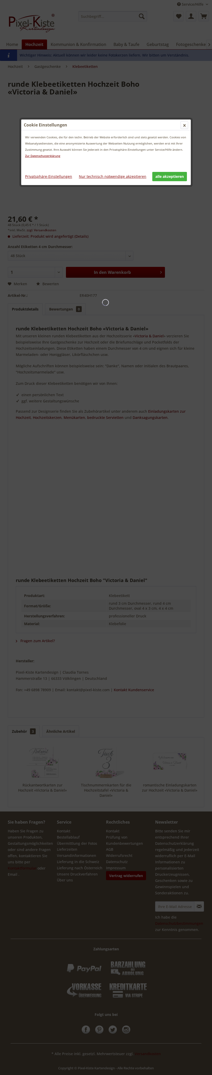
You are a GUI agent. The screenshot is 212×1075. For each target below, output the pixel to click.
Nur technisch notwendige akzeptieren (112, 176)
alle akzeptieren (169, 176)
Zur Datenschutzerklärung (42, 156)
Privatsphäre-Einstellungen (48, 176)
